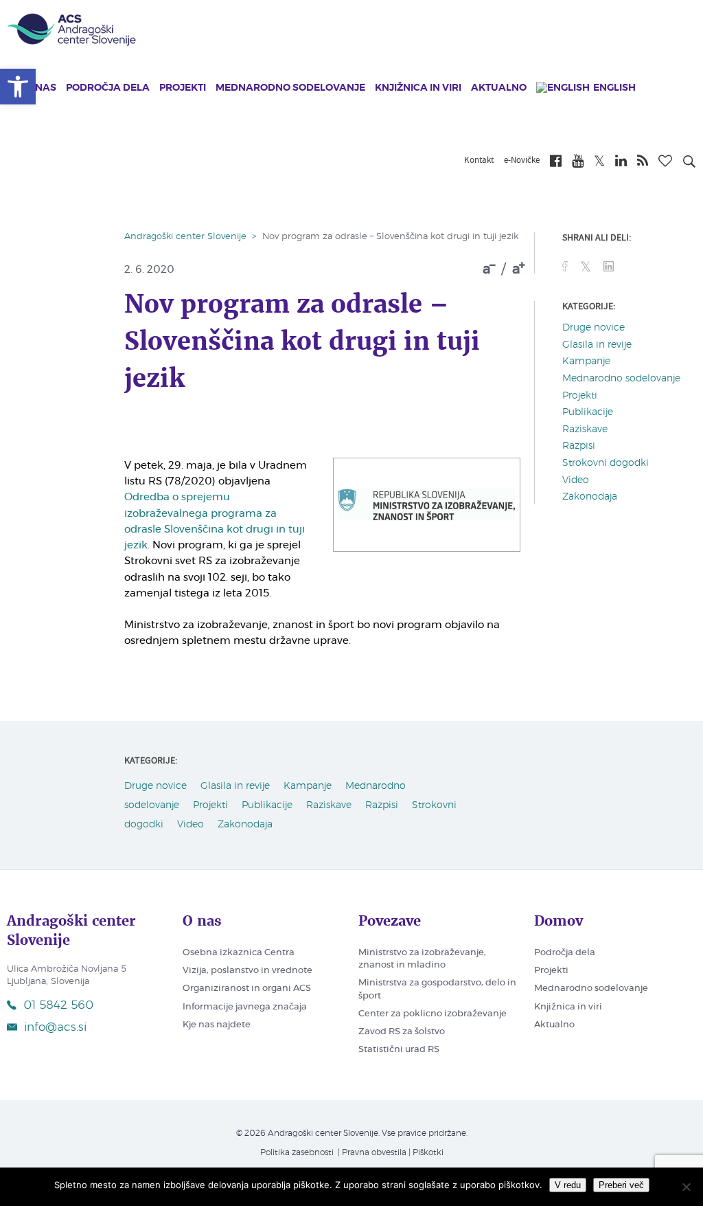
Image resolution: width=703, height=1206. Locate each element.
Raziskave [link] (585, 429)
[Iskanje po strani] (689, 163)
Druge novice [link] (593, 328)
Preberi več (621, 1185)
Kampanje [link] (586, 361)
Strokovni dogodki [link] (605, 463)
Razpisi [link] (578, 446)
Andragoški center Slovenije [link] (185, 236)
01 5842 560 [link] (58, 1005)
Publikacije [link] (587, 412)
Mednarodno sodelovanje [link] (290, 88)
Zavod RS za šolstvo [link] (401, 1031)
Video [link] (575, 480)
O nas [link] (40, 88)
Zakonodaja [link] (589, 497)
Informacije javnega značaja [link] (245, 1007)
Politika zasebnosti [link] (297, 1152)
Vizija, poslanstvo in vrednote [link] (247, 970)
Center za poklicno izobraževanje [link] (432, 1013)
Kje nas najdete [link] (217, 1024)
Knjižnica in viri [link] (418, 88)
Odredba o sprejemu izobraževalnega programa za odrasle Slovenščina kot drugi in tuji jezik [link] (214, 521)
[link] (18, 86)
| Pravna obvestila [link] (371, 1152)
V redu (568, 1185)
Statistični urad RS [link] (398, 1049)
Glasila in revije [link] (597, 345)
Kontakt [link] (479, 161)
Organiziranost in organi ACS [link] (247, 988)
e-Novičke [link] (522, 161)
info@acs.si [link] (55, 1027)
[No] (686, 1187)
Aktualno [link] (499, 88)
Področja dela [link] (108, 88)
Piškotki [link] (428, 1152)
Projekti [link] (182, 88)
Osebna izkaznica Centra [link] (239, 952)
